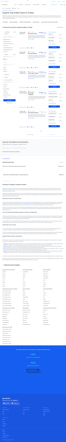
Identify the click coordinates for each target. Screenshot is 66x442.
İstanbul (5, 69)
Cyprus (24, 286)
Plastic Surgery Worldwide (27, 269)
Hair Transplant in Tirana (6, 297)
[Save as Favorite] (61, 47)
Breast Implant (45, 320)
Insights (3, 425)
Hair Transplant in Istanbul (6, 303)
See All (61, 162)
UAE (44, 297)
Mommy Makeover (46, 324)
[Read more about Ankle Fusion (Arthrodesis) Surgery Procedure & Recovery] (30, 169)
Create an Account (5, 409)
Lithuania (44, 284)
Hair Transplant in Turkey (6, 331)
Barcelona (4, 275)
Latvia (44, 282)
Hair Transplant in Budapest (7, 305)
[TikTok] (8, 1)
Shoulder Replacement (8, 49)
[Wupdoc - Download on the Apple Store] (6, 403)
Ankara (5, 67)
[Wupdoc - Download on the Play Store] (15, 403)
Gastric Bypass (45, 277)
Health (3, 419)
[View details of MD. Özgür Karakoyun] (23, 113)
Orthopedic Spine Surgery (8, 47)
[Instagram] (3, 1)
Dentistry (4, 86)
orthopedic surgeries (27, 202)
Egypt (44, 286)
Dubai (3, 284)
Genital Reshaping (5, 322)
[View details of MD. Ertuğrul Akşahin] (23, 73)
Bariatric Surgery (6, 88)
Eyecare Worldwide (26, 288)
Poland (24, 282)
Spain (24, 277)
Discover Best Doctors (32, 370)
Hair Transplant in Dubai (6, 301)
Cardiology (5, 90)
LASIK (24, 299)
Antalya (3, 273)
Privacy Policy (4, 437)
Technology (4, 423)
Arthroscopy (6, 45)
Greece (24, 284)
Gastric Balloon (45, 275)
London (3, 277)
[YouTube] (5, 1)
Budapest (4, 271)
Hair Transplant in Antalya (6, 290)
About (3, 429)
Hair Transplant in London (6, 299)
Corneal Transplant (26, 305)
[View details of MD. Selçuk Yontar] (23, 34)
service (6, 77)
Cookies (3, 433)
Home (15, 4)
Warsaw (3, 282)
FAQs (3, 413)
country (10, 54)
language (7, 74)
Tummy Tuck (45, 314)
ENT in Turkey (25, 314)
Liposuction (45, 318)
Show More (5, 51)
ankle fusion (37, 202)
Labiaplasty (4, 316)
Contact (3, 431)
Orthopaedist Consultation (8, 43)
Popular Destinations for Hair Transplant (9, 288)
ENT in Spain (25, 322)
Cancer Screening (5, 320)
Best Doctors (21, 4)
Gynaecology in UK (5, 312)
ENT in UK (24, 320)
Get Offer (36, 4)
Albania (24, 275)
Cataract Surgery (26, 303)
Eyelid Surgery (45, 322)
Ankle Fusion (7, 33)
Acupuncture (5, 84)
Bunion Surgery (51, 40)
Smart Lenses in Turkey (6, 337)
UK (43, 290)
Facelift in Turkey (5, 333)
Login (3, 411)
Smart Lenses (25, 301)
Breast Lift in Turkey (5, 339)
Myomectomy (4, 324)
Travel (3, 421)
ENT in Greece (25, 318)
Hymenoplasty (4, 314)
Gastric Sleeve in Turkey (6, 335)
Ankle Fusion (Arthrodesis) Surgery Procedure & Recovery (15, 174)
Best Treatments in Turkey (7, 327)
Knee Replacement (7, 41)
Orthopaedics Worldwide (47, 288)
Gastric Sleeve (45, 271)
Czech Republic (25, 271)
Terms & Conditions (5, 435)
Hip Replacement (7, 39)
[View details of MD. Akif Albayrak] (23, 54)
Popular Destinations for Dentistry (8, 269)
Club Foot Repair (51, 37)
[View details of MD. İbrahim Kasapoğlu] (23, 93)
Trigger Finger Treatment (53, 93)
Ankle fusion (4, 188)
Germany (44, 292)
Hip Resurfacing (51, 76)
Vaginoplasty (4, 318)
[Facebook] (1, 1)
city (5, 62)
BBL (43, 312)
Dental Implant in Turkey (6, 341)
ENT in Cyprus (25, 316)
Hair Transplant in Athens (6, 292)
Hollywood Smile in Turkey (6, 329)
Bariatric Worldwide (46, 269)
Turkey (6, 59)
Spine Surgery (45, 305)
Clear (15, 54)
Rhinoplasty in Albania (26, 324)
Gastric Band (45, 273)
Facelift (44, 316)
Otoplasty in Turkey (26, 312)
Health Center (44, 4)
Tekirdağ (5, 71)
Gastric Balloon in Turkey (6, 343)
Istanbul (3, 286)
